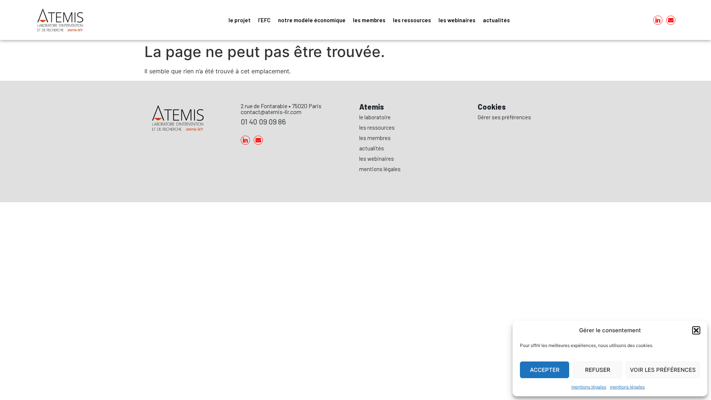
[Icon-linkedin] (657, 20)
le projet (239, 20)
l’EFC (264, 20)
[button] (696, 330)
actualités (496, 20)
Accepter (545, 369)
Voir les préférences (663, 369)
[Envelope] (670, 20)
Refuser (597, 369)
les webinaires (456, 20)
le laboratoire (375, 117)
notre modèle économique (312, 20)
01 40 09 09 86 (263, 121)
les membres (369, 20)
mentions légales (588, 387)
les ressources (412, 20)
